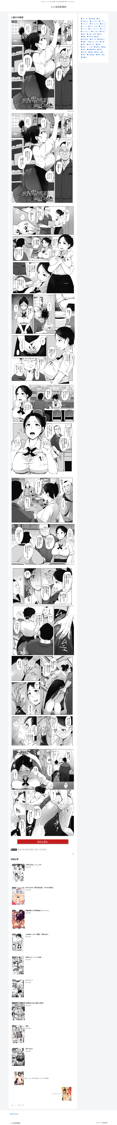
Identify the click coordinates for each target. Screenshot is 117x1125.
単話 (28, 849)
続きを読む (42, 841)
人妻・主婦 (21, 849)
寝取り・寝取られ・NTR (36, 849)
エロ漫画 (14, 849)
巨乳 (45, 849)
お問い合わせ (14, 1114)
